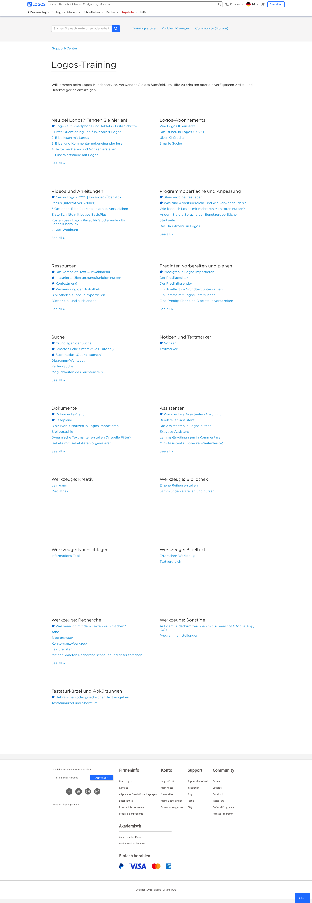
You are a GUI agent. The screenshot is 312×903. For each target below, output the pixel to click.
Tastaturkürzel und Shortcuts (74, 703)
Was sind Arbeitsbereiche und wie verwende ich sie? (206, 203)
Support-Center (64, 48)
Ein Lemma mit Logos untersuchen (187, 295)
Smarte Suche (171, 143)
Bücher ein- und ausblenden (73, 301)
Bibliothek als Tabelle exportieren (78, 295)
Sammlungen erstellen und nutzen (187, 491)
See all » (58, 163)
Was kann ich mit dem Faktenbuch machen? (91, 626)
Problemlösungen (176, 28)
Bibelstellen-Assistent (177, 420)
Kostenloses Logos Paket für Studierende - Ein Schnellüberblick (88, 222)
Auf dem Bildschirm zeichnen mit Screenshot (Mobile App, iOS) (207, 628)
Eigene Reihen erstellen (179, 485)
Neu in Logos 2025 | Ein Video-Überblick (88, 197)
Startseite (167, 220)
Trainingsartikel (144, 28)
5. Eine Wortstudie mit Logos (74, 155)
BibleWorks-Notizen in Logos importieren (85, 426)
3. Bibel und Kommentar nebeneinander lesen (88, 143)
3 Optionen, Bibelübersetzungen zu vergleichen (89, 209)
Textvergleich (170, 561)
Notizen (170, 343)
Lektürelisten (61, 649)
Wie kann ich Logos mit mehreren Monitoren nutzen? (202, 209)
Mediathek (59, 491)
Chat (302, 898)
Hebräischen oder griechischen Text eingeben (92, 697)
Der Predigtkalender (176, 283)
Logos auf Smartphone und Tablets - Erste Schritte (96, 126)
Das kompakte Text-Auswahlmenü (83, 272)
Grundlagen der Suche (74, 343)
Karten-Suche (62, 366)
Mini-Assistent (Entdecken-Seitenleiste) (191, 443)
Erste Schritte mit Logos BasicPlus (79, 214)
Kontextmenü (66, 283)
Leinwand (59, 485)
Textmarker (168, 349)
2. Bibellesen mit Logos (70, 137)
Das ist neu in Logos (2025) (182, 132)
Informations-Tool (65, 556)
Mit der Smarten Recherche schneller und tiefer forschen (96, 655)
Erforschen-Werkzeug (177, 556)
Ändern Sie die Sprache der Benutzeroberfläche (198, 214)
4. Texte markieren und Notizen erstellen (83, 149)
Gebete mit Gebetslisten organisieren (81, 443)
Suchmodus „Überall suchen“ (79, 355)
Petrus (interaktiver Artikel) (73, 203)
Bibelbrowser (62, 638)
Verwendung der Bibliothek (78, 289)
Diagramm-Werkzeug (68, 360)
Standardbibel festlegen (183, 197)
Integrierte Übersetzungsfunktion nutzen (88, 278)
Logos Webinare (64, 230)
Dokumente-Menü (70, 414)
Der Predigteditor (174, 278)
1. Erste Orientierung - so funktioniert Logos (86, 132)
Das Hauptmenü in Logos (180, 226)
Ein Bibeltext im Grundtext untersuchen (191, 289)
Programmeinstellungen (179, 635)
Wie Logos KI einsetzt (177, 126)
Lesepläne (64, 420)
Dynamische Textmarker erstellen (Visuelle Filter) (91, 437)
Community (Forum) (211, 28)
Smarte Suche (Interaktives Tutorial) (85, 349)
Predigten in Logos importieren (189, 272)
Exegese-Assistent (174, 431)
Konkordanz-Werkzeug (69, 643)
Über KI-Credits (172, 137)
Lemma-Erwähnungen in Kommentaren (191, 437)
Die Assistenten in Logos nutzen (185, 426)
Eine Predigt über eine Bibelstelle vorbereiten (196, 301)
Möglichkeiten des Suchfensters (77, 372)
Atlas (55, 632)
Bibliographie (62, 431)
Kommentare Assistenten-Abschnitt (192, 414)
